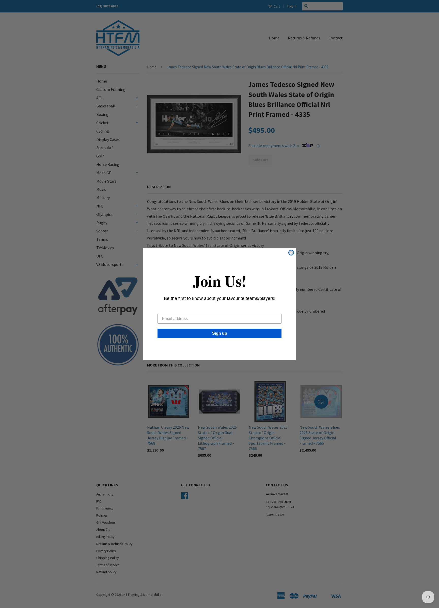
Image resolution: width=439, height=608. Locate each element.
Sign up (219, 333)
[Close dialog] (291, 252)
